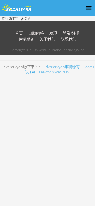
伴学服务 (26, 38)
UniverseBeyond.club (54, 72)
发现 (53, 33)
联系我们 (69, 38)
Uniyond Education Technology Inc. (59, 50)
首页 (19, 33)
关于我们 (47, 38)
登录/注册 (71, 33)
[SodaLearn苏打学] (25, 8)
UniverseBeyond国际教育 (61, 67)
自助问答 (36, 33)
